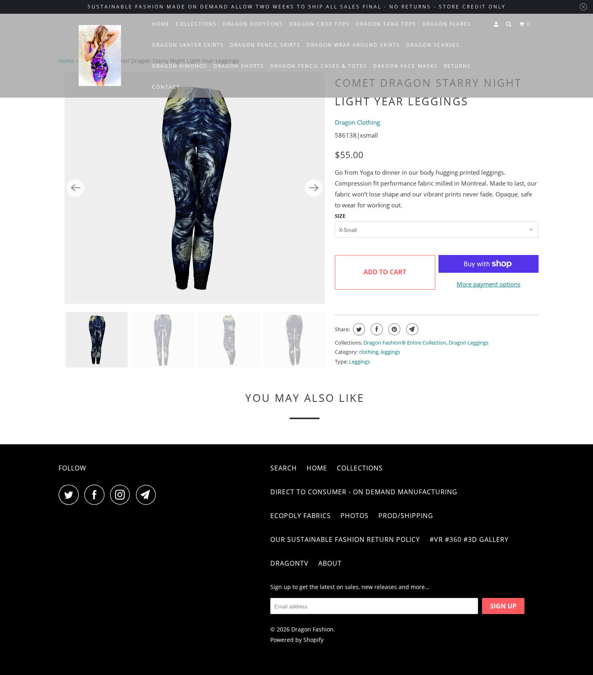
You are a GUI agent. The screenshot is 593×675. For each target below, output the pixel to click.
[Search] (509, 24)
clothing (368, 351)
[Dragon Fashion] (99, 55)
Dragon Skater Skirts (188, 45)
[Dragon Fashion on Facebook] (96, 495)
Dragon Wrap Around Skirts (353, 45)
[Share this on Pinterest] (393, 329)
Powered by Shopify (297, 640)
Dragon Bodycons (253, 24)
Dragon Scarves (433, 45)
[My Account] (497, 24)
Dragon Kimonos (179, 66)
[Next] (314, 188)
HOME (161, 24)
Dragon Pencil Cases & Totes (318, 66)
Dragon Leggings (469, 342)
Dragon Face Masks (405, 66)
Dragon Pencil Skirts (265, 45)
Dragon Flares (446, 24)
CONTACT (166, 87)
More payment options (488, 284)
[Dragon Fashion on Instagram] (122, 495)
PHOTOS (354, 515)
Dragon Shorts (238, 66)
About (330, 563)
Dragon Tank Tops (386, 24)
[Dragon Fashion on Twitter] (70, 495)
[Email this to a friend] (411, 329)
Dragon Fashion (312, 629)
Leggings (359, 361)
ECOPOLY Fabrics (300, 515)
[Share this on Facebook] (376, 329)
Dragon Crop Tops (319, 24)
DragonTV (289, 563)
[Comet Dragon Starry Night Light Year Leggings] (195, 188)
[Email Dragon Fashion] (148, 495)
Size (340, 215)
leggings (390, 351)
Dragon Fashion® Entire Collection (404, 342)
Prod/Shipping (405, 515)
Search (283, 468)
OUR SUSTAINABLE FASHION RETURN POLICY (345, 539)
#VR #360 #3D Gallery (469, 539)
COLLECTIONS (196, 24)
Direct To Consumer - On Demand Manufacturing (363, 491)
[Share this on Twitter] (358, 329)
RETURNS (457, 66)
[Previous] (75, 188)
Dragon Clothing (357, 122)
